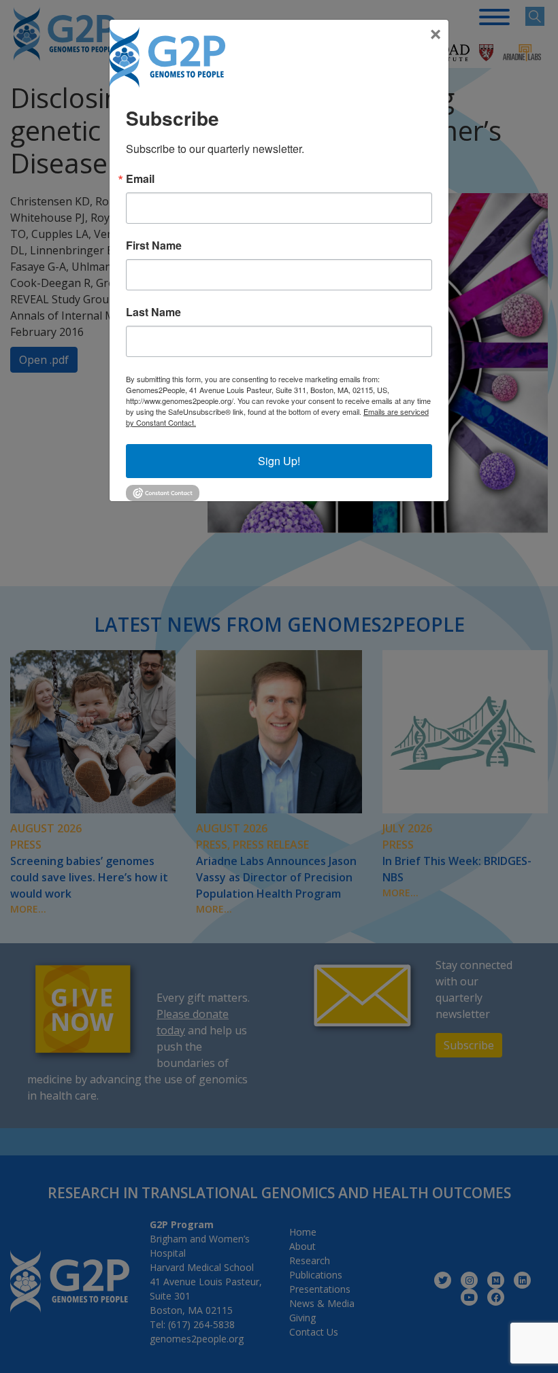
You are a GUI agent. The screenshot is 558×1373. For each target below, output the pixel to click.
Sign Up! (279, 461)
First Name (154, 245)
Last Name (153, 312)
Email (140, 178)
